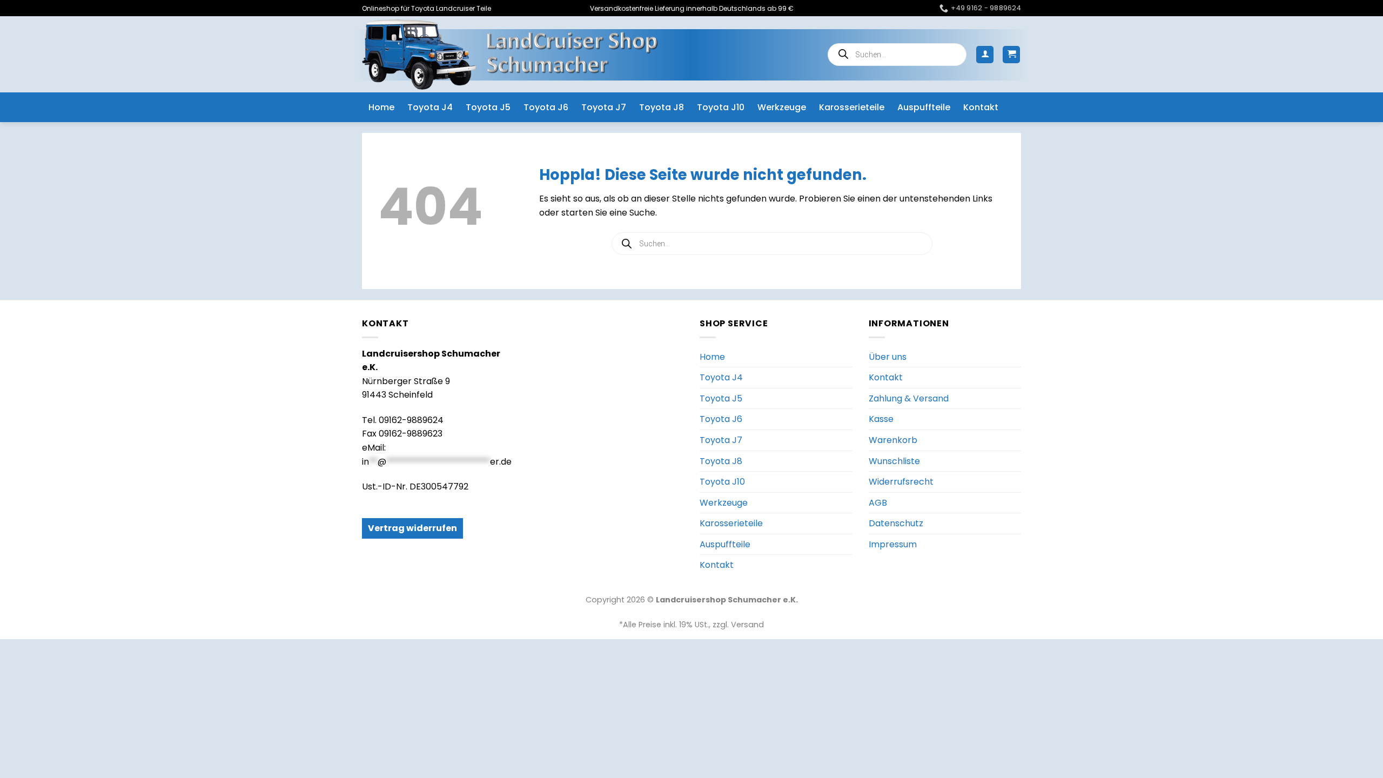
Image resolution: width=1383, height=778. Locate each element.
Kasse (881, 419)
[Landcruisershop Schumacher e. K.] (510, 54)
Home (381, 107)
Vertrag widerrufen (412, 528)
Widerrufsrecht (901, 481)
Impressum (893, 544)
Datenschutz (896, 523)
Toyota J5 (488, 107)
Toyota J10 (720, 107)
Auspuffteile (923, 107)
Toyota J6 (545, 107)
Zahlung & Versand (909, 398)
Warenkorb (893, 440)
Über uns (888, 357)
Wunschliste (894, 461)
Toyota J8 (661, 107)
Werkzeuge (781, 107)
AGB (878, 503)
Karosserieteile (851, 107)
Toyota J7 (603, 107)
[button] (984, 55)
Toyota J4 (430, 107)
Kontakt (980, 107)
